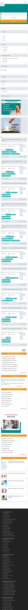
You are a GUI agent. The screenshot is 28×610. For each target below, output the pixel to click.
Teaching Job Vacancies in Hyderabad (10, 366)
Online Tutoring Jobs (8, 520)
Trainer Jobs (6, 550)
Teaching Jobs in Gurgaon (9, 585)
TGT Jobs (6, 544)
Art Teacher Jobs (5, 406)
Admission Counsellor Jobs (7, 452)
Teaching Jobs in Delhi (8, 582)
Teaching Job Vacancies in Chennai (9, 368)
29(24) (3, 84)
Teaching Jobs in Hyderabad (10, 591)
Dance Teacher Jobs (6, 402)
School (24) (4, 91)
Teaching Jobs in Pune (8, 588)
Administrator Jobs (8, 541)
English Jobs (6, 566)
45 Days (4, 40)
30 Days (4, 38)
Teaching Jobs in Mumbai (9, 593)
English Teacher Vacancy (7, 400)
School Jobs (6, 513)
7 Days (4, 36)
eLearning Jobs (7, 523)
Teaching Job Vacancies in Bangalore (9, 364)
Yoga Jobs (6, 574)
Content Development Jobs (10, 519)
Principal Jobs (7, 540)
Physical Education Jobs (9, 571)
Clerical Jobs (6, 551)
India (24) (4, 51)
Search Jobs (14, 21)
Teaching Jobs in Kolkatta (9, 587)
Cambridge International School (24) (10, 58)
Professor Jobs (7, 548)
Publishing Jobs (7, 526)
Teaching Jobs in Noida (8, 584)
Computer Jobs (7, 572)
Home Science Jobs (8, 575)
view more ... (23, 372)
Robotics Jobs (7, 529)
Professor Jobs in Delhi (8, 607)
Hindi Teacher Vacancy (6, 398)
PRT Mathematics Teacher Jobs (8, 440)
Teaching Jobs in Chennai (9, 594)
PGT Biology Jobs (5, 448)
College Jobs (6, 514)
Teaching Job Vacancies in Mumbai (9, 370)
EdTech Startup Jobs (8, 522)
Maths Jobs (6, 556)
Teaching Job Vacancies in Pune (8, 362)
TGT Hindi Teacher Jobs (7, 444)
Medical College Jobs (8, 534)
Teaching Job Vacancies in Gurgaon (9, 360)
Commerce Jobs (7, 568)
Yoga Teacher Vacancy (6, 392)
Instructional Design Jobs (9, 565)
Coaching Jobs (7, 516)
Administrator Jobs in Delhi (9, 600)
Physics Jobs (6, 557)
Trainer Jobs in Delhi (8, 609)
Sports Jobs (6, 525)
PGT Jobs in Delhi (7, 601)
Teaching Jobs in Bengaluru (9, 590)
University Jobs (7, 531)
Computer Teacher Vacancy (8, 394)
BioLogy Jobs (6, 560)
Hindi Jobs (6, 577)
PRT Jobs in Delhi (7, 604)
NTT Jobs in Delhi (7, 606)
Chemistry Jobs (7, 559)
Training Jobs (6, 517)
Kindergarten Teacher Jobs (7, 438)
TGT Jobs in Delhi (7, 603)
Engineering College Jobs (9, 532)
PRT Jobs (6, 545)
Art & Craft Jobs (7, 578)
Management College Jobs (9, 535)
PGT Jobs (6, 542)
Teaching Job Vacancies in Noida (8, 358)
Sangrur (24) (5, 47)
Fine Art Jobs (6, 563)
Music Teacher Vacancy (7, 396)
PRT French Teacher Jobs (7, 442)
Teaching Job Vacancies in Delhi (8, 356)
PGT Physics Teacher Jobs (7, 450)
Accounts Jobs (7, 569)
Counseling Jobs (7, 528)
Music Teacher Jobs (8, 562)
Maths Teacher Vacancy (7, 404)
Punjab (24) (4, 49)
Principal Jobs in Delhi (8, 598)
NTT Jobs (6, 547)
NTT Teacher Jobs (6, 446)
